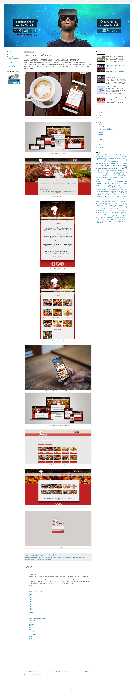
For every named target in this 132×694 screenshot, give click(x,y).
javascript (124, 183)
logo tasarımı (107, 196)
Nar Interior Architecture (116, 199)
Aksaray (31, 633)
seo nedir (114, 208)
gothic (111, 177)
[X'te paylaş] (52, 555)
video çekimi (112, 215)
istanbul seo (123, 181)
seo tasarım (101, 210)
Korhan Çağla (101, 193)
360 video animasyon (108, 156)
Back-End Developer (102, 168)
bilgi (112, 168)
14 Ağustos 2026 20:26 (39, 618)
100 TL (97, 154)
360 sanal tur (122, 154)
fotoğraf (106, 174)
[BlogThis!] (50, 555)
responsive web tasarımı (31, 559)
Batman (31, 627)
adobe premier (111, 161)
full (107, 177)
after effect (99, 163)
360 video (98, 156)
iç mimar (118, 179)
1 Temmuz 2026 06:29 (39, 591)
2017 (99, 117)
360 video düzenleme (101, 158)
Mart (100, 139)
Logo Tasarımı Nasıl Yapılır (120, 196)
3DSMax (98, 161)
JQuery (110, 186)
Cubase (108, 170)
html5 (63, 557)
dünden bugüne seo (116, 172)
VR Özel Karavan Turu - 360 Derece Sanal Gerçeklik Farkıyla (116, 76)
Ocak (100, 144)
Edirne (31, 626)
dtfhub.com (37, 578)
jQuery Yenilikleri (111, 187)
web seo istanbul (100, 219)
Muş (30, 629)
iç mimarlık (124, 179)
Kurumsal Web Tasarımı (116, 194)
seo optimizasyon (123, 208)
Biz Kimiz (11, 56)
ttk (117, 210)
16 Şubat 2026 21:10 (39, 572)
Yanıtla (31, 586)
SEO (109, 208)
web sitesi (109, 219)
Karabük (31, 624)
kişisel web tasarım (105, 191)
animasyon (107, 163)
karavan (123, 187)
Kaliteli (118, 187)
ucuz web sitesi (109, 214)
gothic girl (123, 177)
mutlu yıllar (105, 199)
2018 (99, 115)
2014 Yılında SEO (111, 87)
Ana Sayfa (58, 671)
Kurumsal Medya (13, 61)
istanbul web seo (114, 183)
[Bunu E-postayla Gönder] (48, 555)
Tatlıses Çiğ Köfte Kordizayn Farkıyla (116, 98)
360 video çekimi (120, 156)
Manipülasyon (121, 198)
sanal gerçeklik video (101, 208)
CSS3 (52, 557)
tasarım (107, 210)
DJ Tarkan (105, 172)
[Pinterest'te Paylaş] (56, 555)
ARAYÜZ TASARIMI (42, 557)
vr (96, 217)
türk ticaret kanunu (102, 212)
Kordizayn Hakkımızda (12, 65)
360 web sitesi (100, 160)
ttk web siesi (41, 559)
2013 (99, 147)
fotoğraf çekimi (114, 174)
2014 (99, 125)
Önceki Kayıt (87, 671)
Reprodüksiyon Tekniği (117, 203)
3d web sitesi (121, 160)
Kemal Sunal (106, 189)
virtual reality (121, 216)
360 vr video (122, 158)
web (124, 217)
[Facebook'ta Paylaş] (54, 555)
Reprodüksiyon (103, 203)
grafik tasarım (57, 557)
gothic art (116, 177)
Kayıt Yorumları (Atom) (34, 674)
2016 (99, 120)
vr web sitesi (118, 217)
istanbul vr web (102, 183)
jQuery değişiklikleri (100, 187)
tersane (113, 210)
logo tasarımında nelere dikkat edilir (107, 198)
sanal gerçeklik (120, 207)
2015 (99, 122)
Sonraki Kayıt (28, 671)
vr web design (108, 217)
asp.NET (47, 64)
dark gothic (122, 170)
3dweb (103, 161)
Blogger (71, 689)
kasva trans (98, 189)
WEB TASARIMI (48, 559)
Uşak (30, 636)
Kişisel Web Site (115, 189)
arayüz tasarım (33, 557)
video (105, 215)
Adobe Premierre (121, 161)
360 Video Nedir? (111, 55)
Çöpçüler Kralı (114, 170)
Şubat (101, 142)
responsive (99, 205)
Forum (30, 596)
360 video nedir (113, 158)
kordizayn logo (123, 191)
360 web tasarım (110, 160)
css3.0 (102, 170)
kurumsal (110, 193)
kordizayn (115, 191)
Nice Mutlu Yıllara (106, 201)
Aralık (101, 127)
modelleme (98, 199)
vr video (101, 217)
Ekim (100, 132)
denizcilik (98, 172)
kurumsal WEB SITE (70, 557)
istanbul (100, 181)
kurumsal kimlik (120, 193)
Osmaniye (32, 622)
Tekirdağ (31, 631)
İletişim (11, 63)
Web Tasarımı (117, 221)
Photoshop (115, 201)
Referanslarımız (13, 58)
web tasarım (107, 221)
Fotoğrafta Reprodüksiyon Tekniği (115, 65)
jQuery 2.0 (121, 186)
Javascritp (101, 186)
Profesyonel (123, 201)
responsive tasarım (80, 557)
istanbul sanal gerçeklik (110, 181)
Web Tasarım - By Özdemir (106, 129)
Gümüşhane (32, 634)
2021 (99, 113)
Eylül (100, 134)
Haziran (101, 137)
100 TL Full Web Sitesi (106, 154)
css (49, 557)
